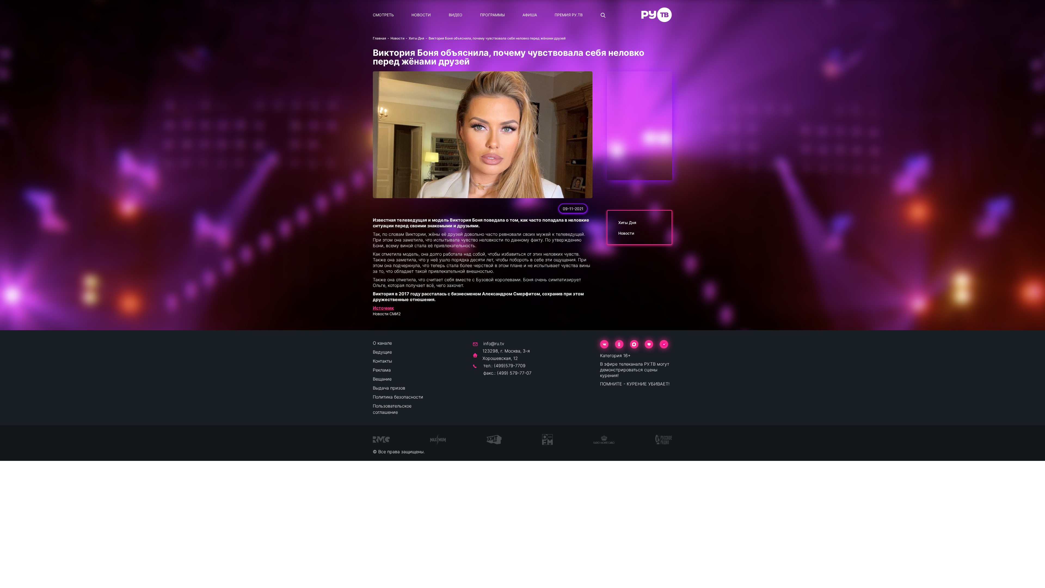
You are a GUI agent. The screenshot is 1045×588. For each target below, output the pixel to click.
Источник (383, 308)
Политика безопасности (398, 397)
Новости (421, 15)
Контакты (382, 361)
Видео (455, 15)
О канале (382, 343)
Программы (492, 15)
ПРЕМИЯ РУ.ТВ (569, 15)
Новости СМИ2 (387, 313)
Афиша (529, 15)
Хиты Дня (416, 38)
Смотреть (383, 15)
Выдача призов (389, 388)
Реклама (382, 370)
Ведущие (382, 352)
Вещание (382, 379)
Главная (379, 38)
